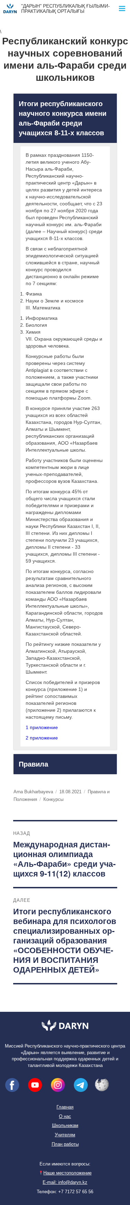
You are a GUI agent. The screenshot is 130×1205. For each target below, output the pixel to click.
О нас (65, 1116)
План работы (65, 1144)
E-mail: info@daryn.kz (65, 1182)
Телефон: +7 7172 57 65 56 (65, 1191)
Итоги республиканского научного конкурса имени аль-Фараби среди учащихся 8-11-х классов (62, 118)
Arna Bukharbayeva (33, 791)
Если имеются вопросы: (65, 1164)
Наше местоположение (67, 1173)
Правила (33, 764)
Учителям (65, 1135)
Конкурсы (53, 799)
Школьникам (65, 1125)
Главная (65, 1107)
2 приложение (42, 738)
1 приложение (42, 727)
